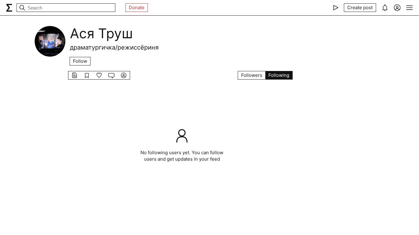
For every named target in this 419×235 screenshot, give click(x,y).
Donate (136, 7)
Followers (251, 75)
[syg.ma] (9, 8)
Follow (80, 61)
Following (278, 75)
